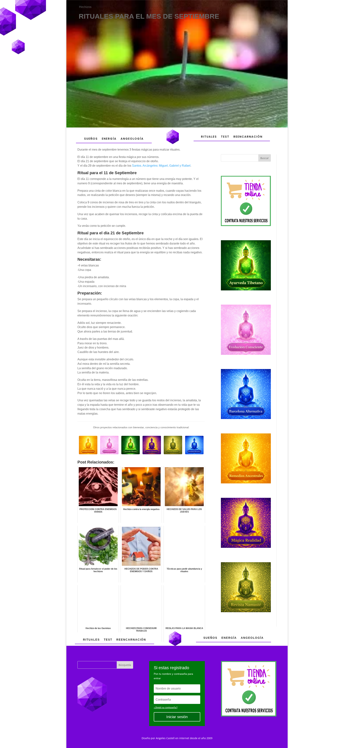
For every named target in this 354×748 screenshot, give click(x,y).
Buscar (264, 158)
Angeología (132, 139)
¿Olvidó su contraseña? (166, 707)
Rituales (209, 137)
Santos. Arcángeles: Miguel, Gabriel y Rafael (161, 165)
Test (225, 137)
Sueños (91, 139)
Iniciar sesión (177, 717)
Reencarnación (248, 137)
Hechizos (85, 6)
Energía (109, 139)
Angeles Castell (165, 738)
